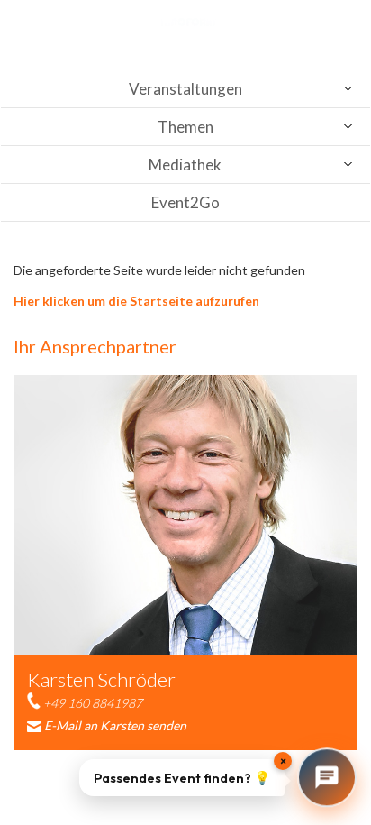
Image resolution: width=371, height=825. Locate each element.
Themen (185, 126)
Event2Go (185, 202)
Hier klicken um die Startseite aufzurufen (136, 300)
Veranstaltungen (185, 88)
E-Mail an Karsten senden (115, 725)
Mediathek (185, 164)
